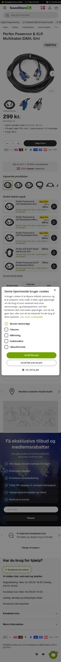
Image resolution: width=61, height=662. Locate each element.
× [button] (55, 290)
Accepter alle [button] (31, 355)
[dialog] (30, 331)
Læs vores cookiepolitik (31, 317)
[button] (30, 370)
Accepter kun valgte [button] (31, 362)
